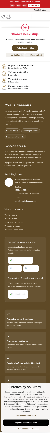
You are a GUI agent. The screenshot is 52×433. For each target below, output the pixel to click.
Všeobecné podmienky (14, 230)
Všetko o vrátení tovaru (14, 222)
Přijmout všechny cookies (26, 423)
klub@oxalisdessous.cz (25, 201)
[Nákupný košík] (41, 16)
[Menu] (47, 16)
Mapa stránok (36, 55)
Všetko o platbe (11, 219)
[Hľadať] (35, 16)
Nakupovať (34, 5)
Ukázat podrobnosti (26, 428)
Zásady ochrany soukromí (26, 416)
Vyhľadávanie (16, 55)
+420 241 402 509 (22, 190)
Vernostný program (12, 226)
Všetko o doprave (12, 215)
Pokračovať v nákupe (26, 48)
